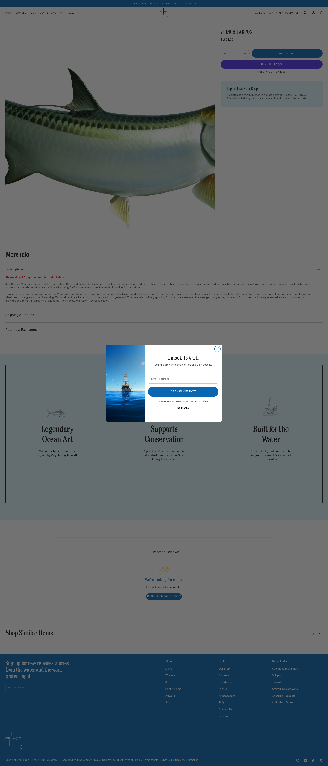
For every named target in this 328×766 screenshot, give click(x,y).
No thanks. (183, 408)
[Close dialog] (217, 349)
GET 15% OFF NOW (183, 391)
